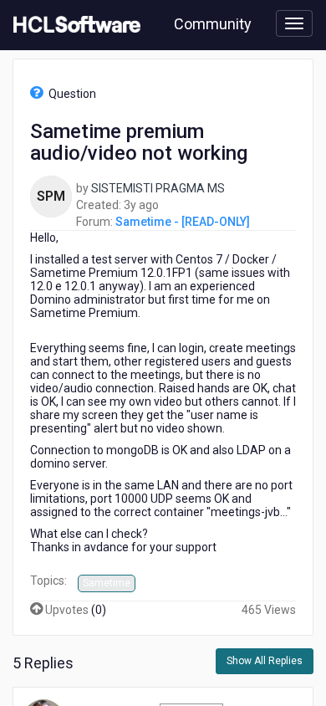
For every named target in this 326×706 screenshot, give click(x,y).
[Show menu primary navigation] (294, 23)
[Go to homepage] (73, 25)
